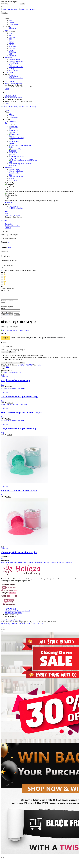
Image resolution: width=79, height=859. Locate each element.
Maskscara (12, 46)
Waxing (11, 68)
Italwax (11, 44)
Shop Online (5, 562)
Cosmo (11, 41)
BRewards (12, 28)
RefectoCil (12, 56)
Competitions (13, 24)
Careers (11, 22)
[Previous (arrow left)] (1, 629)
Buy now (12, 352)
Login (7, 89)
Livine (11, 33)
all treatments (9, 202)
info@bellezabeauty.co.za (13, 83)
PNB (10, 54)
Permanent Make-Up (16, 67)
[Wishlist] (4, 374)
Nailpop (11, 50)
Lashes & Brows (14, 59)
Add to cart (5, 352)
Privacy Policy (6, 623)
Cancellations (60, 562)
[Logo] (18, 9)
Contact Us (68, 562)
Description (8, 224)
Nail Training (13, 76)
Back (3, 13)
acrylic (39, 365)
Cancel (17, 314)
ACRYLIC (8, 213)
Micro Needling (14, 63)
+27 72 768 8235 (10, 81)
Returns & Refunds (48, 562)
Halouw (11, 43)
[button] (4, 376)
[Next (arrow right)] (4, 629)
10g (9, 242)
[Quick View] (1, 374)
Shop (6, 30)
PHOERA (12, 52)
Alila (10, 35)
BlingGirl (12, 37)
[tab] (41, 224)
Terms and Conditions (18, 623)
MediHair (12, 48)
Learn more (61, 338)
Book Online (13, 70)
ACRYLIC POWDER (12, 215)
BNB (11, 39)
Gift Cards (24, 562)
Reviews (8, 228)
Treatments (8, 57)
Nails (10, 65)
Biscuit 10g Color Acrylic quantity (12, 350)
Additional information (12, 226)
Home (7, 17)
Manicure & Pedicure (16, 61)
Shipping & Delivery (35, 562)
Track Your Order (15, 562)
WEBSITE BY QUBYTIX (34, 623)
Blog (10, 20)
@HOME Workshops (16, 78)
